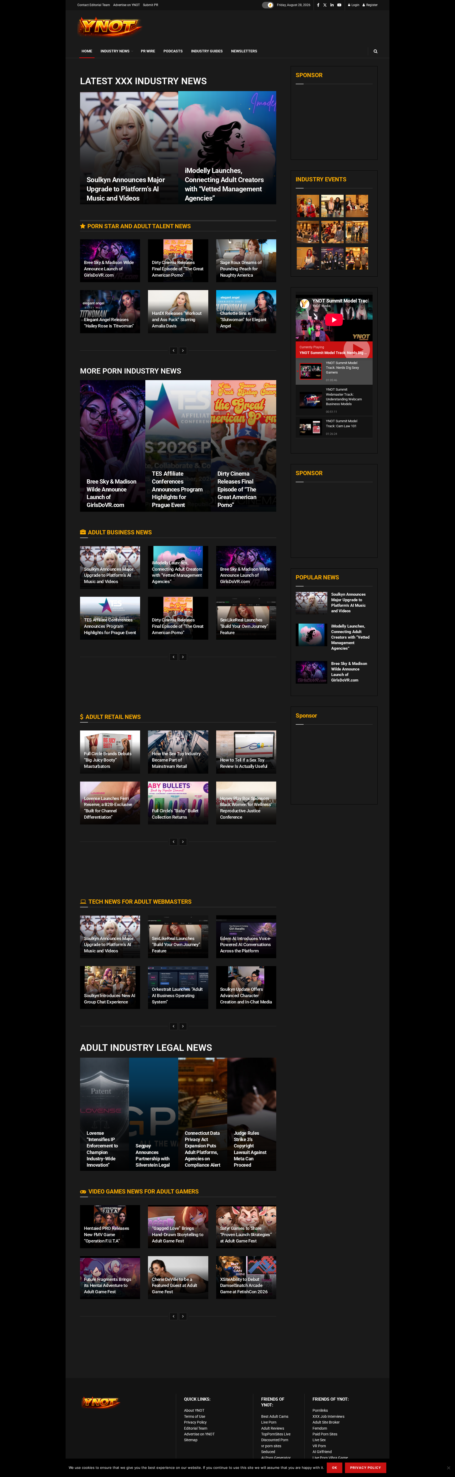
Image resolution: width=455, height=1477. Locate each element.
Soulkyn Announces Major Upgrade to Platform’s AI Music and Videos (126, 189)
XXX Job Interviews (328, 1416)
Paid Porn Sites (325, 1434)
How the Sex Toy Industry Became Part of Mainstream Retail (176, 760)
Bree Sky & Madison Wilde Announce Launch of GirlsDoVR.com (109, 269)
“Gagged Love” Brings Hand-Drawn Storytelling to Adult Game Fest (177, 1235)
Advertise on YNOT (126, 5)
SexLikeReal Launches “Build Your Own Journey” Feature (244, 626)
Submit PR (150, 5)
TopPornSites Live (275, 1434)
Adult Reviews (272, 1428)
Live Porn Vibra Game (330, 1458)
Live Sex (319, 1440)
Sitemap (190, 1440)
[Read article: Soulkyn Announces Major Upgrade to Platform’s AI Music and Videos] (311, 603)
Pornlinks (320, 1410)
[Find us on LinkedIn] (332, 5)
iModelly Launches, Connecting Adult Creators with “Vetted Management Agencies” (350, 637)
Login (355, 5)
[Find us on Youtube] (339, 5)
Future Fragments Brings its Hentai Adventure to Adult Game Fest (107, 1286)
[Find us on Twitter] (325, 5)
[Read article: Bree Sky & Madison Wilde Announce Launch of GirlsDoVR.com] (311, 672)
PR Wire (148, 51)
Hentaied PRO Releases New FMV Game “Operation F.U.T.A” (106, 1235)
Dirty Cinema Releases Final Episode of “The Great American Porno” (178, 269)
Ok (334, 1468)
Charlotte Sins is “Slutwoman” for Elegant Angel (243, 320)
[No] (448, 1467)
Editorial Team (195, 1428)
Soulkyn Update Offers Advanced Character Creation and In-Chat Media (246, 995)
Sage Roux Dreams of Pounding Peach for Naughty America (241, 269)
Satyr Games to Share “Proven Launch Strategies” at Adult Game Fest (246, 1235)
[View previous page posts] (173, 350)
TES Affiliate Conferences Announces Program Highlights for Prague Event (177, 489)
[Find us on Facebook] (318, 5)
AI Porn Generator (276, 1458)
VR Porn (319, 1446)
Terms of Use (194, 1416)
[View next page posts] (183, 350)
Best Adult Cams (274, 1416)
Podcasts (173, 51)
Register (371, 5)
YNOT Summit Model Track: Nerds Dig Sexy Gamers (343, 353)
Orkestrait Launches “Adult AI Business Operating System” (177, 995)
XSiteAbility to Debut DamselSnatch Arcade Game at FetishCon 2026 (244, 1286)
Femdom (320, 1428)
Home (87, 51)
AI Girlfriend (322, 1452)
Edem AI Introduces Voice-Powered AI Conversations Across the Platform (245, 945)
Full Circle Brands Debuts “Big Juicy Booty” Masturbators (108, 760)
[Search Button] (376, 51)
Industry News (115, 51)
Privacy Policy (195, 1422)
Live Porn (268, 1422)
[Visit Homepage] (110, 27)
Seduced (268, 1452)
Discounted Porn (274, 1440)
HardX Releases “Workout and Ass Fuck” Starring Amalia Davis (176, 320)
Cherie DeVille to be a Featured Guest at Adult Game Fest (174, 1286)
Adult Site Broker (326, 1422)
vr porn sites (271, 1446)
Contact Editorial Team (93, 5)
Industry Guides (207, 51)
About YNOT (194, 1410)
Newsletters (244, 51)
